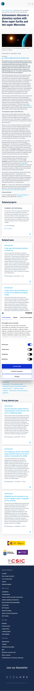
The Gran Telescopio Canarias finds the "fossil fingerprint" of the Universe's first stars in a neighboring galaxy (16, 411)
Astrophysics (6, 382)
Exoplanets (5, 390)
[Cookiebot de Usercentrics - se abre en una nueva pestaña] (25, 313)
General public (6, 384)
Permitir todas (17, 366)
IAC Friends (5, 616)
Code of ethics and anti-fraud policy (12, 597)
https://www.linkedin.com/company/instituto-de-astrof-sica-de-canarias (17, 677)
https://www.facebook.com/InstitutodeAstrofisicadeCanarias (10, 677)
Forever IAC (5, 605)
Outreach (7, 10)
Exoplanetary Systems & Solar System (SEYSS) (14, 386)
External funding (6, 610)
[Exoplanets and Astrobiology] (30, 234)
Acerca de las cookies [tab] (26, 317)
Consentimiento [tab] (6, 317)
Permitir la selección (17, 371)
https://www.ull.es (22, 552)
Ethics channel (6, 655)
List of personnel (7, 579)
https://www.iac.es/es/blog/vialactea (27, 677)
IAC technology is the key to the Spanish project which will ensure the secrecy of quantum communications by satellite (16, 454)
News (11, 10)
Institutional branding (8, 647)
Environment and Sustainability (11, 602)
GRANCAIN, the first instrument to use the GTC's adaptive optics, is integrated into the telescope (16, 498)
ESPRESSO (28, 105)
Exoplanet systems (7, 388)
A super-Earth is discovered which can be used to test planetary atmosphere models (16, 293)
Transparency (6, 594)
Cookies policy (6, 631)
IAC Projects (5, 608)
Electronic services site (8, 652)
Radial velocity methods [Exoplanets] (18, 390)
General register (6, 584)
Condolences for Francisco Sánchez (12, 658)
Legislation (5, 591)
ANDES (24, 164)
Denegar (17, 376)
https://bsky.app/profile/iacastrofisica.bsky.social (23, 677)
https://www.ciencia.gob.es (16, 543)
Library (4, 581)
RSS (3, 649)
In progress (9, 228)
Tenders (4, 644)
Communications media (17, 384)
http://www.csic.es (16, 561)
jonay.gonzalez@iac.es (22, 195)
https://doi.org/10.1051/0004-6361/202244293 (14, 189)
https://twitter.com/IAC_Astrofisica (7, 677)
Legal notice (5, 629)
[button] (17, 40)
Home (3, 10)
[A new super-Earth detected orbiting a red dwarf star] (30, 281)
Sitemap (4, 623)
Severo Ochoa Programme (9, 613)
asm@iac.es (20, 196)
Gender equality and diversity (10, 600)
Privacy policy (6, 626)
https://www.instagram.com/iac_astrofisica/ (13, 677)
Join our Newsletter (17, 667)
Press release (8, 245)
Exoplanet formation (18, 388)
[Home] (3, 4)
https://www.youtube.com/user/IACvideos (20, 677)
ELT (20, 163)
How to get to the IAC (8, 576)
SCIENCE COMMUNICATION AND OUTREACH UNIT (16, 58)
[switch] (30, 349)
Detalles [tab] (15, 317)
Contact (4, 573)
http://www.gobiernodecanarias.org (8, 552)
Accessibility (5, 634)
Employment (5, 641)
